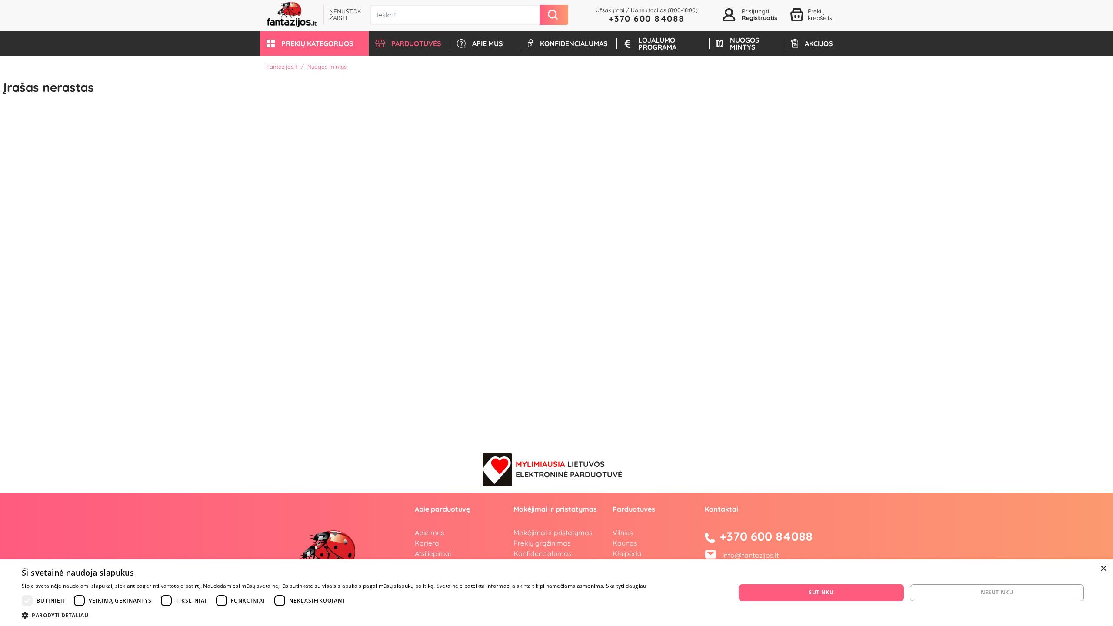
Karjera (427, 543)
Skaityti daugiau (626, 585)
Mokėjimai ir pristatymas (553, 532)
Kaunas (625, 543)
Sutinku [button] (821, 592)
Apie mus (429, 532)
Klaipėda (627, 553)
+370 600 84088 (647, 18)
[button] (314, 43)
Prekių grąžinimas (542, 543)
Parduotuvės (634, 509)
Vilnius (623, 532)
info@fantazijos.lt (751, 555)
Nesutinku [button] (997, 592)
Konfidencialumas (542, 553)
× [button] (1103, 569)
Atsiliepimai (433, 553)
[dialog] (556, 592)
